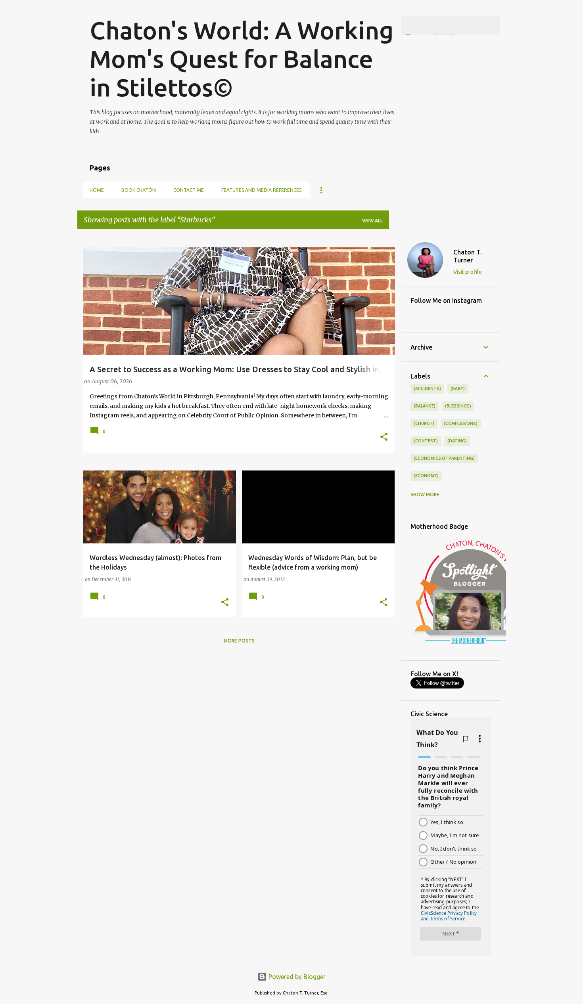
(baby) (458, 388)
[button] (384, 437)
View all (372, 220)
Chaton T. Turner (467, 256)
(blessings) (458, 406)
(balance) (424, 406)
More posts (239, 640)
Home (97, 190)
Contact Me (188, 190)
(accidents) (427, 388)
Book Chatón (138, 190)
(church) (424, 423)
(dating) (457, 440)
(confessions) (461, 423)
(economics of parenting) (444, 458)
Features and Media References (261, 190)
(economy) (426, 475)
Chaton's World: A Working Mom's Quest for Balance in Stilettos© (241, 58)
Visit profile (467, 272)
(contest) (426, 440)
